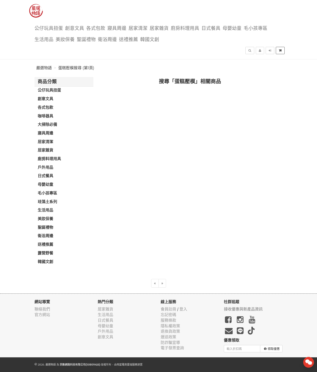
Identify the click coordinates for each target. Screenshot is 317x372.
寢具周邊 (116, 28)
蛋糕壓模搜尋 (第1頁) (76, 68)
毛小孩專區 (255, 28)
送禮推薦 (128, 39)
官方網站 (42, 314)
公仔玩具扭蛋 (49, 28)
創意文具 (74, 28)
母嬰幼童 (232, 28)
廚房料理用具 (185, 28)
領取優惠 (274, 349)
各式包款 (95, 28)
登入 (183, 309)
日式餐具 (210, 28)
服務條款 (168, 320)
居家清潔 (138, 28)
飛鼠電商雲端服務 (127, 364)
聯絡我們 (42, 309)
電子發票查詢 (172, 347)
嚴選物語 (44, 68)
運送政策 (168, 336)
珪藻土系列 (47, 202)
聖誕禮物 (86, 39)
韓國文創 (149, 39)
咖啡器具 (45, 116)
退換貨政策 (170, 331)
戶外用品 (45, 168)
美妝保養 (65, 39)
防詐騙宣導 (170, 342)
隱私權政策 (170, 325)
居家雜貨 (159, 28)
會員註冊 (168, 309)
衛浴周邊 (107, 39)
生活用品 (44, 39)
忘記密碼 (168, 314)
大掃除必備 (47, 125)
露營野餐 (45, 253)
